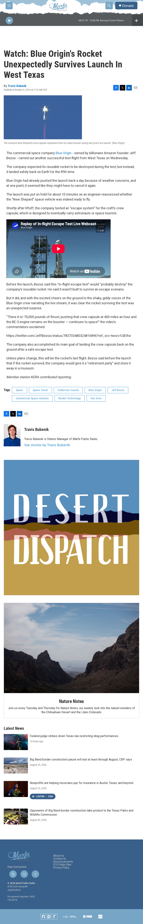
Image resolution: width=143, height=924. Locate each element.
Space (19, 390)
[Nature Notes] (71, 648)
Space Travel (40, 390)
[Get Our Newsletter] (71, 527)
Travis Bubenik (17, 86)
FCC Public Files (62, 864)
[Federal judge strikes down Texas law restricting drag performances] (16, 742)
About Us (58, 855)
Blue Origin (64, 153)
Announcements (63, 861)
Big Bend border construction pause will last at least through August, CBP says (81, 759)
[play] (9, 20)
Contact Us (59, 858)
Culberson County (68, 390)
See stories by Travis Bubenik (47, 445)
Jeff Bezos (118, 390)
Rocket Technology (69, 398)
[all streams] (137, 20)
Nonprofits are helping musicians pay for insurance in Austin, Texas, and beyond (81, 783)
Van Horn (96, 398)
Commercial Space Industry (32, 398)
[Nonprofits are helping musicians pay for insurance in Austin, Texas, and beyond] (16, 789)
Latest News (14, 728)
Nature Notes (71, 701)
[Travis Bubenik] (12, 435)
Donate (128, 6)
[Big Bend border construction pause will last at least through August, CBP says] (16, 766)
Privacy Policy (61, 867)
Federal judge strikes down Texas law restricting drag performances (74, 736)
